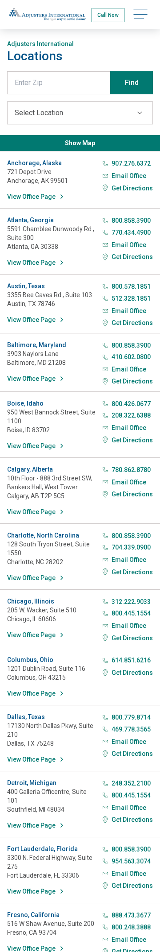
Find (132, 82)
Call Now (108, 15)
